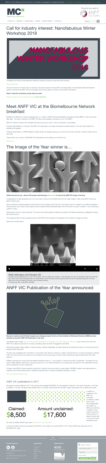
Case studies (29, 21)
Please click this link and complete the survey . (26, 97)
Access (38, 21)
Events (35, 455)
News (35, 453)
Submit (93, 458)
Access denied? (82, 455)
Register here (84, 458)
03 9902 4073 (10, 453)
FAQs (35, 458)
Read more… (10, 141)
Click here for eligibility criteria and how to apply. (83, 2)
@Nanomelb (51, 195)
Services (19, 21)
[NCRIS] (64, 449)
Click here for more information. (42, 422)
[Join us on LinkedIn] (8, 447)
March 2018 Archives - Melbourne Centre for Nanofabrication (15, 12)
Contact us (58, 21)
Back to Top (53, 439)
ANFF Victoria (37, 451)
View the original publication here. (17, 374)
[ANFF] (90, 12)
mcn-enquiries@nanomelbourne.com (16, 450)
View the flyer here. (12, 84)
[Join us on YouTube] (13, 447)
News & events (47, 21)
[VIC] (64, 457)
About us (11, 21)
